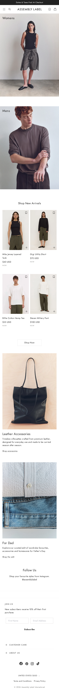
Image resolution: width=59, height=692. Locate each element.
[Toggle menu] (4, 9)
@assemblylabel (29, 579)
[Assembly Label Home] (29, 9)
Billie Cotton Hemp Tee (13, 318)
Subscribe (29, 629)
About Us (14, 653)
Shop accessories (10, 451)
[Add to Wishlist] (26, 212)
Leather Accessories (16, 434)
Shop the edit (8, 557)
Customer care (18, 644)
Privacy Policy (39, 681)
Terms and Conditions (22, 681)
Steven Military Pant (39, 318)
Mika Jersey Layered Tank (11, 256)
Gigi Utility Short (38, 254)
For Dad (8, 543)
